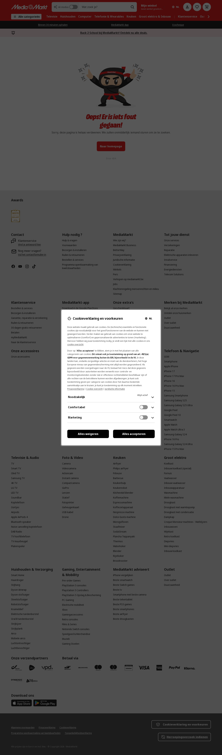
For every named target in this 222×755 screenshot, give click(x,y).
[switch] (143, 407)
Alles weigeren (88, 434)
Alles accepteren (134, 434)
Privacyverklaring (75, 388)
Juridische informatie (115, 388)
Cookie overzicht (94, 388)
